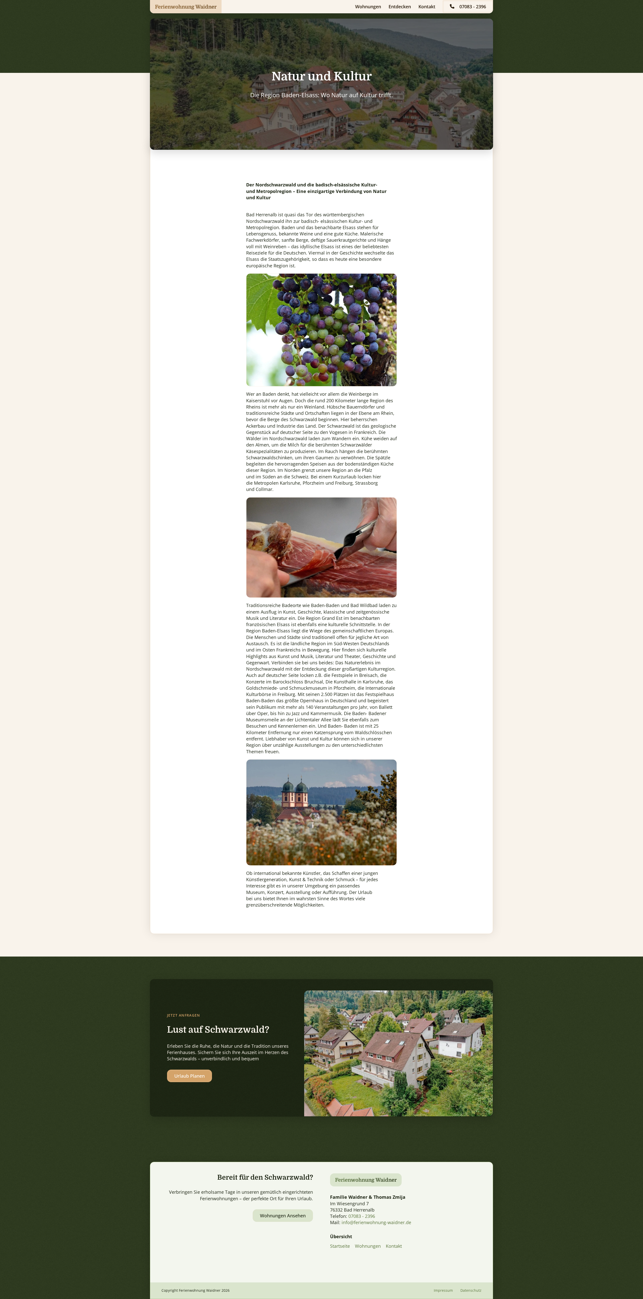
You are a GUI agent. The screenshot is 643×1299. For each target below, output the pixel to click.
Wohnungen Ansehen (283, 1216)
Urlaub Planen (189, 1076)
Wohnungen (368, 6)
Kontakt (426, 6)
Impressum (443, 1290)
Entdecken (400, 6)
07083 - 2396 (472, 7)
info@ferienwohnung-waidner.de (376, 1222)
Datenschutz (470, 1290)
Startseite (340, 1246)
